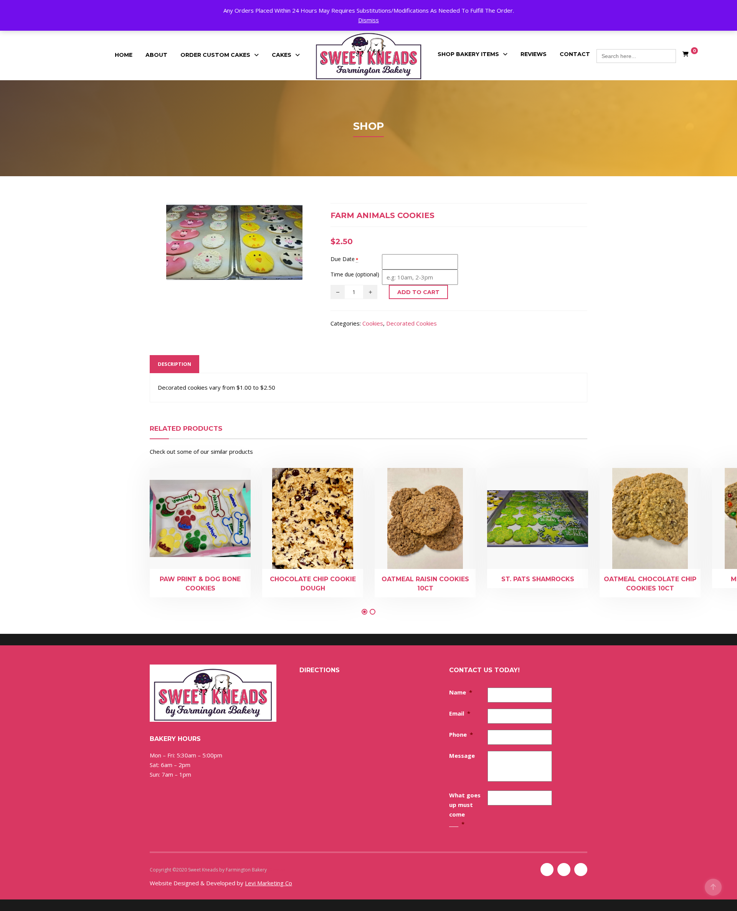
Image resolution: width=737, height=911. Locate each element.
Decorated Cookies (411, 323)
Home (123, 54)
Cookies (372, 323)
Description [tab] (174, 363)
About (156, 54)
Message (462, 755)
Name (460, 692)
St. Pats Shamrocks (537, 579)
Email (459, 713)
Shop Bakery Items (468, 54)
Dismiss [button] (368, 20)
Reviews (534, 54)
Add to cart (418, 292)
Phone (461, 734)
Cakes (281, 54)
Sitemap (277, 869)
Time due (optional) (354, 274)
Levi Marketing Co (268, 883)
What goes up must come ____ (465, 809)
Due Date (342, 259)
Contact (575, 54)
